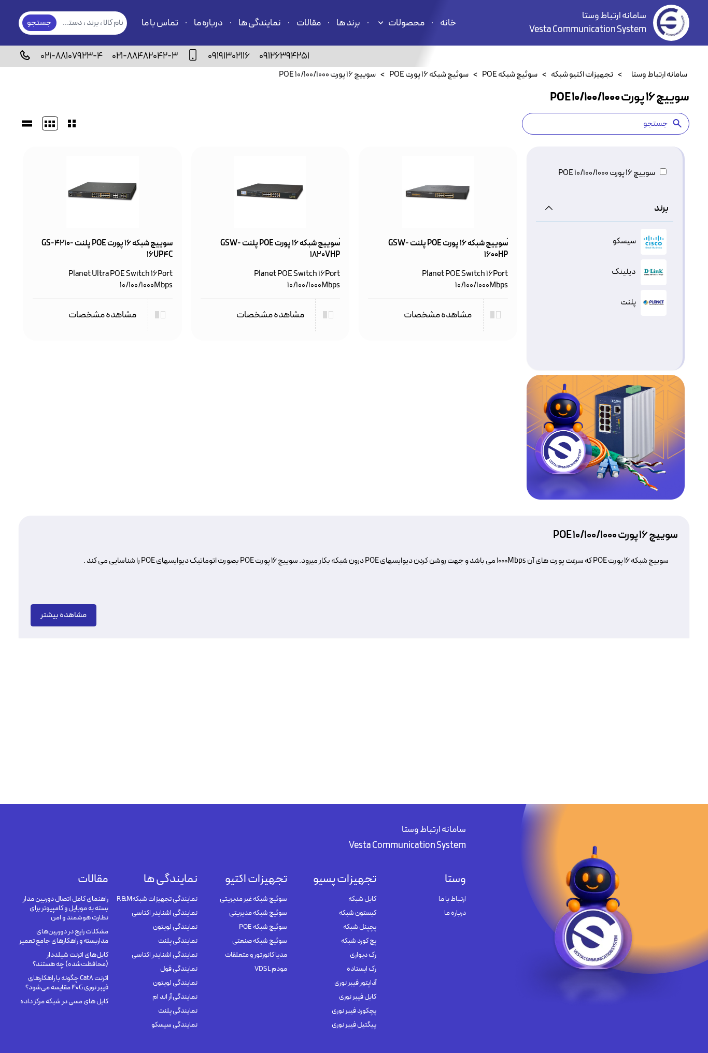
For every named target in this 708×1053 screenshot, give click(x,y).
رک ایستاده (361, 969)
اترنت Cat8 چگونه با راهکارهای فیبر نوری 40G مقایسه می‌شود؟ (66, 983)
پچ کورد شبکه (358, 941)
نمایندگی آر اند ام (174, 997)
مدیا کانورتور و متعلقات (256, 955)
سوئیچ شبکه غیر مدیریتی (253, 899)
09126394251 (284, 56)
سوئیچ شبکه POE (263, 927)
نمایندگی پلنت (177, 941)
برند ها (348, 23)
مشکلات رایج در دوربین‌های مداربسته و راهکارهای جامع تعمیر (63, 936)
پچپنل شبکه (359, 927)
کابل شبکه (362, 899)
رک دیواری (363, 955)
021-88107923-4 (71, 56)
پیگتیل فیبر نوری (354, 1025)
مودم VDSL (270, 969)
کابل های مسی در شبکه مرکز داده (64, 1001)
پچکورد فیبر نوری (354, 1011)
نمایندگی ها (259, 23)
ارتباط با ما (452, 899)
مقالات (308, 23)
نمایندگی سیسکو (174, 1025)
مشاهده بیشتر (63, 615)
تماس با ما (159, 23)
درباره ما (208, 23)
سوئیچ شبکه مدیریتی (258, 913)
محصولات (406, 23)
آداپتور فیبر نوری (355, 983)
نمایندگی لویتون (175, 927)
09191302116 (229, 56)
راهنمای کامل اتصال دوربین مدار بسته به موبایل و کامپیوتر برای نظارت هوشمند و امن (65, 909)
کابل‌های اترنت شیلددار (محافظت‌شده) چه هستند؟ (70, 959)
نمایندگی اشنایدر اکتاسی (164, 913)
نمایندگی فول (178, 969)
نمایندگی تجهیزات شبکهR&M (157, 899)
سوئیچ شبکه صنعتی (259, 941)
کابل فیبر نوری (357, 997)
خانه (448, 23)
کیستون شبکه (357, 913)
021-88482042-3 (145, 56)
